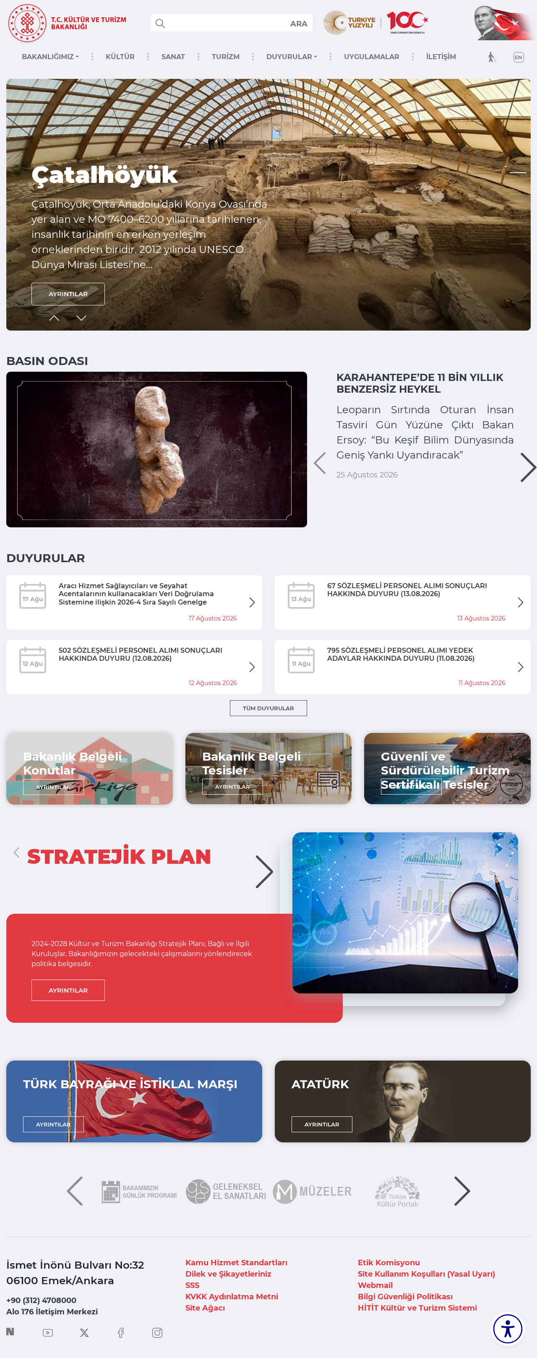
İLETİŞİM (441, 57)
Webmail (375, 1285)
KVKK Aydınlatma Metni (231, 1296)
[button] (518, 165)
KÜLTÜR (120, 57)
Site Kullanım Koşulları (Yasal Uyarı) (426, 1274)
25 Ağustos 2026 (367, 475)
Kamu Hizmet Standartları (236, 1262)
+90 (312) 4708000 (41, 1300)
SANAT (173, 57)
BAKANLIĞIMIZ (48, 57)
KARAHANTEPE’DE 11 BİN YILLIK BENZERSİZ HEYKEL (419, 383)
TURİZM (226, 57)
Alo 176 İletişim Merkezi (52, 1311)
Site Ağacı (205, 1308)
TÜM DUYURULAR (268, 708)
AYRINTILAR (68, 294)
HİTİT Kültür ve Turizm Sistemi (417, 1308)
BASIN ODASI (47, 361)
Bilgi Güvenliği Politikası (405, 1296)
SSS (192, 1285)
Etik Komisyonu (389, 1262)
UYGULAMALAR (371, 57)
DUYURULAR (289, 57)
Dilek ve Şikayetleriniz (228, 1274)
